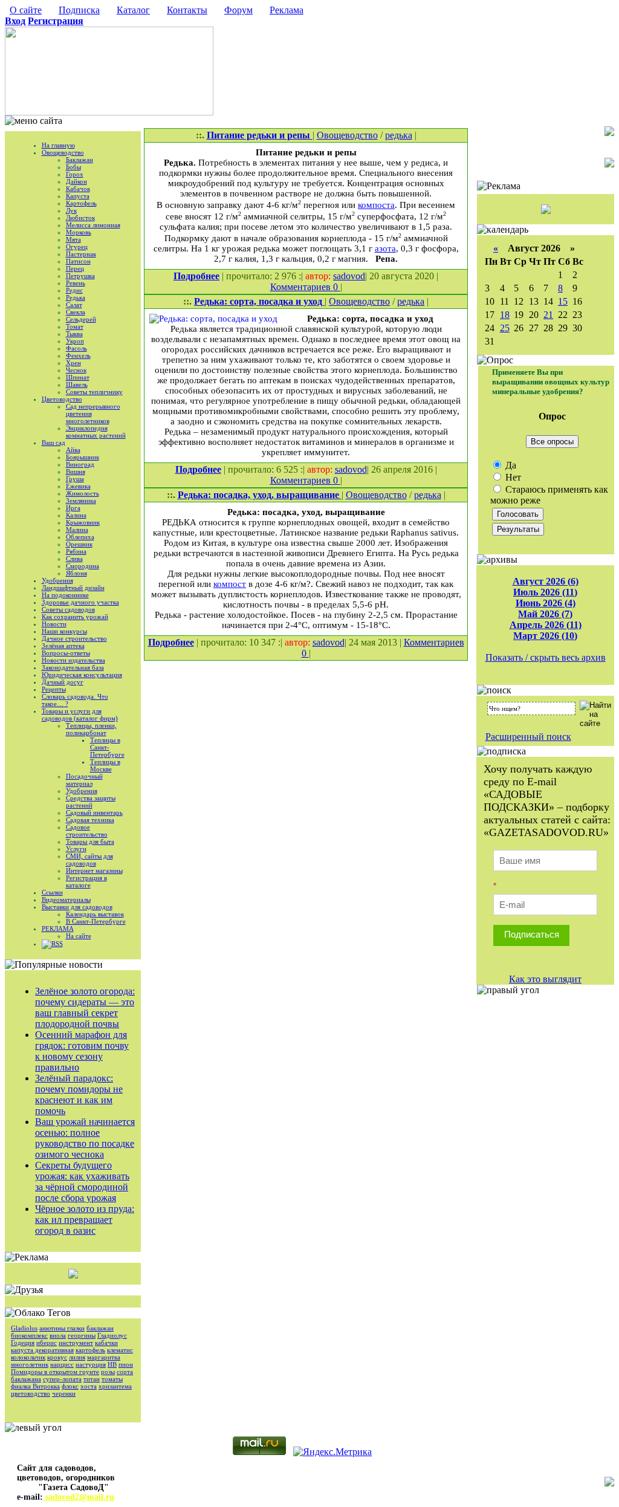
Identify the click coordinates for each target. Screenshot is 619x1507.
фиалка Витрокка (35, 1386)
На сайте (78, 935)
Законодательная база (73, 667)
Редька (75, 297)
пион (125, 1364)
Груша (75, 478)
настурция (91, 1364)
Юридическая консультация (82, 674)
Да (509, 465)
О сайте (26, 10)
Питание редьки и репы (260, 135)
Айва (73, 449)
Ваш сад (53, 442)
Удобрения (57, 580)
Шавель (77, 384)
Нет (512, 477)
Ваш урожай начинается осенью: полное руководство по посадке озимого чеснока (85, 1137)
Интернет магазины (94, 870)
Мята (73, 239)
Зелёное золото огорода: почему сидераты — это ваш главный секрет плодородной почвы (85, 1007)
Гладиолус (112, 1335)
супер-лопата (62, 1378)
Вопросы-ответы (66, 652)
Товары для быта (90, 841)
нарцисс (62, 1364)
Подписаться (531, 934)
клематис (120, 1349)
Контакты (187, 10)
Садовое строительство (87, 830)
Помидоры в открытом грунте (55, 1371)
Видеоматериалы (66, 899)
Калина (76, 515)
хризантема (115, 1386)
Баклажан (79, 159)
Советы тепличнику (94, 391)
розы (108, 1371)
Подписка (79, 10)
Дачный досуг (62, 681)
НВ (112, 1364)
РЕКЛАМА (58, 928)
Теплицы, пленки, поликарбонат (91, 729)
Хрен (73, 362)
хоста (88, 1386)
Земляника (81, 500)
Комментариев (301, 287)
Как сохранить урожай (75, 616)
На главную (58, 145)
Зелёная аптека (63, 645)
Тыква (74, 333)
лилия (77, 1357)
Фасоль (76, 348)
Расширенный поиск (528, 736)
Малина (77, 529)
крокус (57, 1357)
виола (58, 1335)
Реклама (286, 10)
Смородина (82, 565)
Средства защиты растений (90, 801)
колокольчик (28, 1357)
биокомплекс (29, 1335)
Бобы (73, 166)
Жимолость (82, 493)
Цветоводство (62, 399)
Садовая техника (90, 819)
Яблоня (76, 573)
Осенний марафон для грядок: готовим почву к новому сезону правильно (82, 1050)
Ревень (75, 283)
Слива (74, 558)
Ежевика (78, 486)
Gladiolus (24, 1328)
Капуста (77, 195)
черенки (64, 1393)
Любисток (80, 217)
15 (563, 301)
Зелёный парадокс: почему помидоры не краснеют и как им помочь (79, 1094)
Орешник (79, 544)
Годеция (22, 1342)
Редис (74, 290)
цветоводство (30, 1393)
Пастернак (81, 254)
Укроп (75, 341)
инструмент (76, 1342)
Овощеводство (63, 152)
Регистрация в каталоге (86, 881)
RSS (57, 943)
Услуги (76, 848)
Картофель (81, 203)
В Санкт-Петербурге (96, 921)
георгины (82, 1335)
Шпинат (77, 377)
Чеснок (76, 370)
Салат (74, 304)
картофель (90, 1349)
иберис (46, 1342)
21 (548, 315)
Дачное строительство (74, 638)
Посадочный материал (84, 780)
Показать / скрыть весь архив (545, 657)
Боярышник (82, 457)
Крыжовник (83, 522)
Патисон (78, 261)
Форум (238, 10)
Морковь (78, 232)
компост (229, 584)
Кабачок (78, 188)
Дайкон (76, 181)
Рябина (76, 551)
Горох (74, 174)
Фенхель (78, 355)
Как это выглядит (545, 979)
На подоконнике (65, 594)
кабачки (106, 1342)
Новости (54, 623)
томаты (112, 1378)
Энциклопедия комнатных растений (96, 431)
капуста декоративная (42, 1349)
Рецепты (54, 689)
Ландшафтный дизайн (73, 587)
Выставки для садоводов (77, 906)
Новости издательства (73, 660)
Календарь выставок (95, 914)
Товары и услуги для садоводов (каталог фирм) (80, 714)
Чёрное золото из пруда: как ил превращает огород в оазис (84, 1220)
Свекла (75, 312)
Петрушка (80, 275)
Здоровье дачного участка (80, 602)
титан (91, 1378)
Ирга (73, 507)
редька (398, 135)
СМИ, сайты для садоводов (89, 859)
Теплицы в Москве (105, 765)
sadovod (349, 276)
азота (385, 248)
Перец (75, 268)
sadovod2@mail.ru (78, 1497)
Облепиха (80, 536)
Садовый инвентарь (94, 812)
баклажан (100, 1328)
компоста (376, 205)
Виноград (80, 464)
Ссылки (52, 892)
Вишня (75, 471)
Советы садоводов (68, 609)
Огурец (77, 246)
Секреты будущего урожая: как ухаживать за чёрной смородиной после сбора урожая (82, 1181)
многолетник (29, 1364)
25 (505, 328)
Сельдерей (81, 319)
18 (505, 315)
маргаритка (103, 1357)
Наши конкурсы (64, 631)
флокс (70, 1386)
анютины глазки (62, 1328)
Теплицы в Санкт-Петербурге (107, 747)
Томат (74, 326)
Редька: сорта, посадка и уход (259, 301)
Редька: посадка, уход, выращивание (260, 495)
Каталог (133, 10)
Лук (71, 210)
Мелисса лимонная (93, 224)
